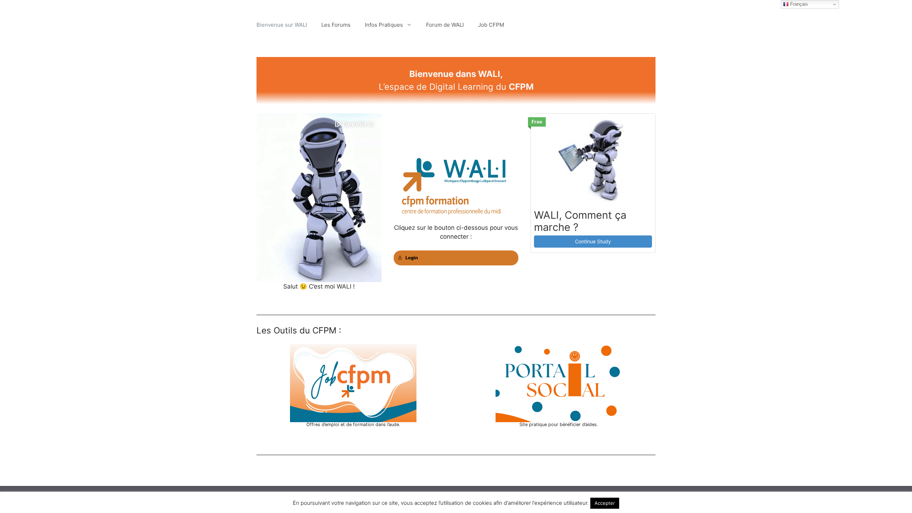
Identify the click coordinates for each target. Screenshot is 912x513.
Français (798, 4)
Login (411, 257)
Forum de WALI (445, 24)
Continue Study (593, 241)
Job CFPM (491, 24)
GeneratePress (495, 496)
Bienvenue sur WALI (281, 24)
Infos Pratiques (384, 24)
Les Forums (336, 24)
